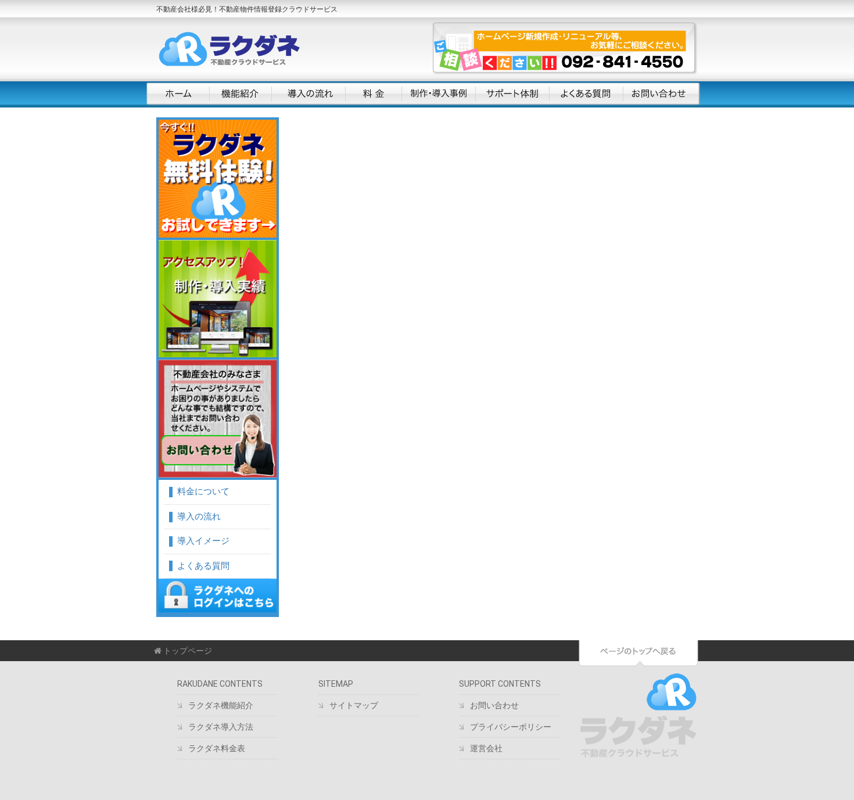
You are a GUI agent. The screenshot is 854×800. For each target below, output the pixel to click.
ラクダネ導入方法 (220, 726)
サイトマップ (353, 705)
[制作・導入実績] (218, 299)
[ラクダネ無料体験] (218, 179)
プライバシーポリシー (510, 726)
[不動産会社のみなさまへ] (218, 419)
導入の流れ (308, 94)
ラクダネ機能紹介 (220, 705)
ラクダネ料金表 (216, 748)
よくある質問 (586, 94)
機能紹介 (240, 94)
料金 (373, 94)
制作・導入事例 (438, 94)
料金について (203, 491)
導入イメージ (203, 541)
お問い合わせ (660, 94)
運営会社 (486, 748)
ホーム (177, 94)
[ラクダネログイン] (218, 595)
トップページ (187, 650)
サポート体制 (512, 94)
